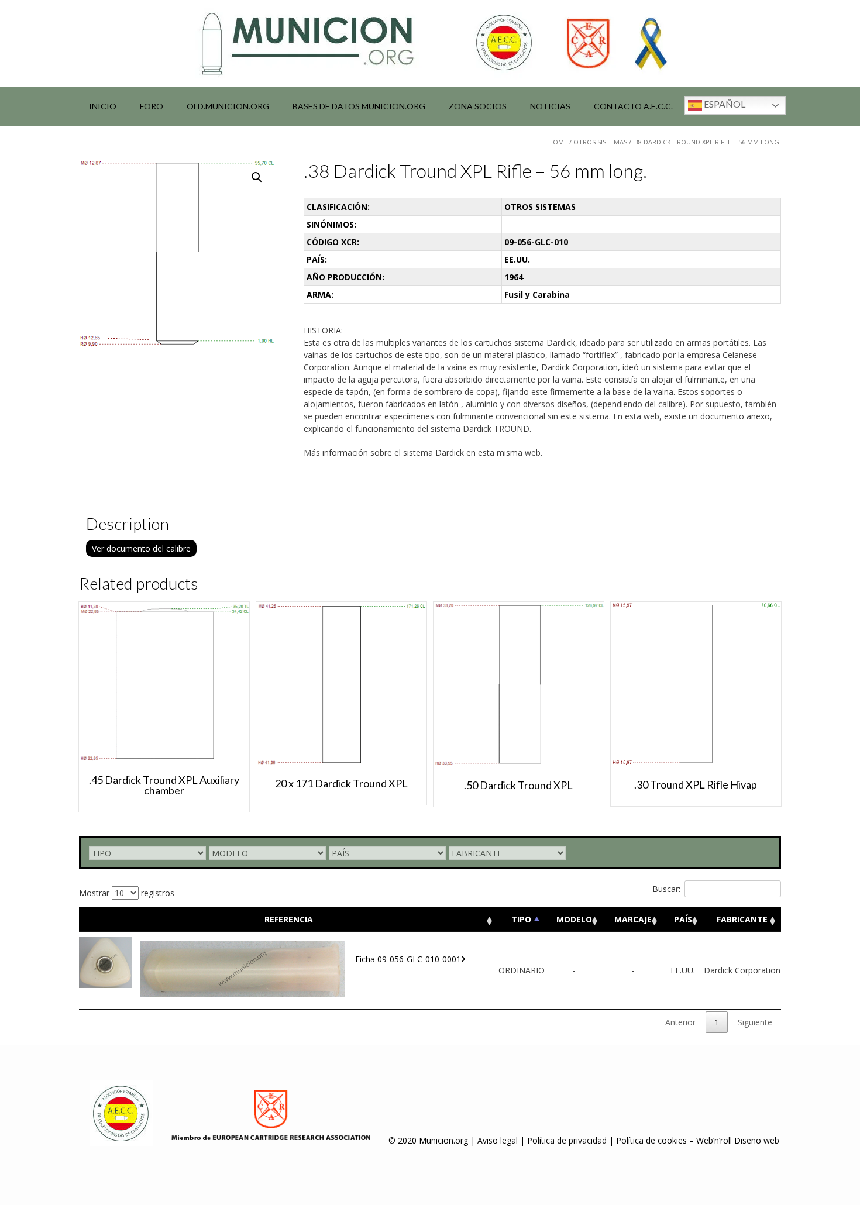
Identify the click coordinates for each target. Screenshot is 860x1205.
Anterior (680, 1022)
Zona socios (478, 106)
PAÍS (683, 919)
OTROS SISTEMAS (600, 141)
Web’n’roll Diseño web (737, 1140)
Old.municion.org (228, 106)
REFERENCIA (288, 919)
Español (723, 103)
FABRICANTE (742, 919)
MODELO (574, 919)
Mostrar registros (126, 892)
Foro (151, 106)
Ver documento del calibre (141, 548)
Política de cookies (651, 1140)
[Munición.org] (430, 43)
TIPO (521, 919)
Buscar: (666, 888)
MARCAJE (633, 919)
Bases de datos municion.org (359, 106)
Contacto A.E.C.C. (633, 106)
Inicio (102, 106)
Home (557, 141)
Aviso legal (497, 1140)
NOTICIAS (550, 106)
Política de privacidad (567, 1140)
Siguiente (755, 1022)
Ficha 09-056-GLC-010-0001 (408, 959)
